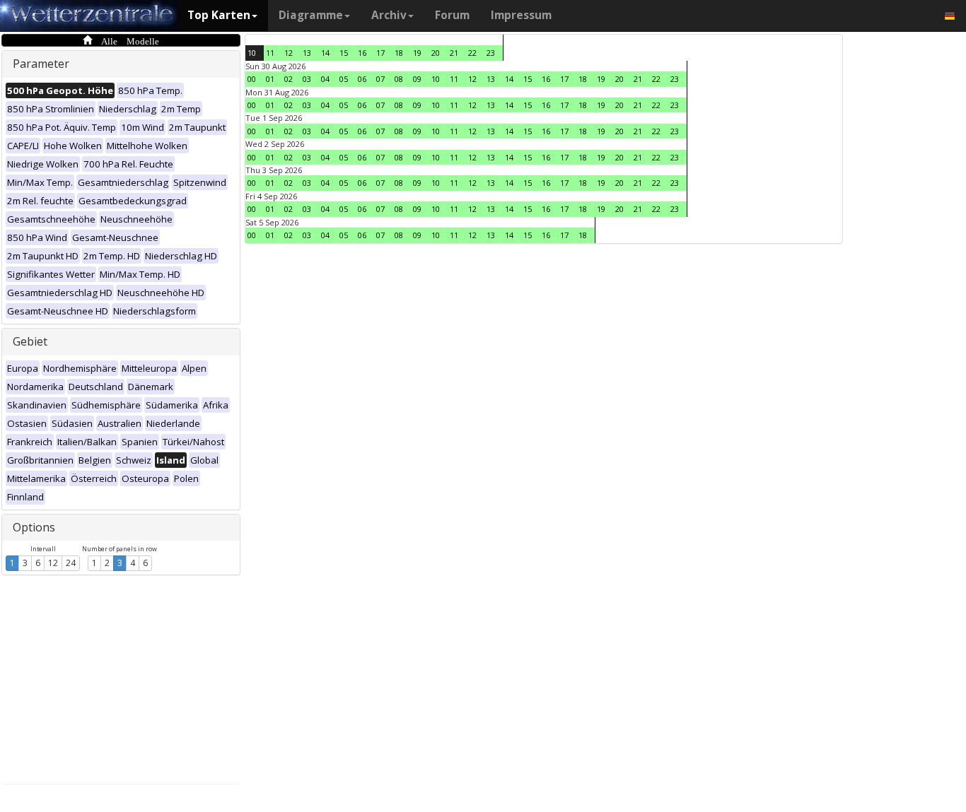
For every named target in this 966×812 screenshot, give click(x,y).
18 (399, 52)
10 (252, 52)
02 (288, 78)
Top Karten (218, 15)
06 (362, 78)
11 (270, 52)
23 (491, 52)
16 (362, 52)
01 (270, 78)
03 (307, 78)
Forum (452, 15)
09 (417, 78)
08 (399, 78)
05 (343, 78)
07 (380, 78)
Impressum (521, 15)
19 (417, 52)
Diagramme (311, 15)
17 (380, 52)
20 (435, 52)
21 (454, 52)
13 (307, 52)
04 (325, 78)
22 (472, 52)
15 (343, 52)
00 (252, 78)
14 (325, 52)
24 (71, 563)
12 (53, 563)
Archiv (389, 15)
